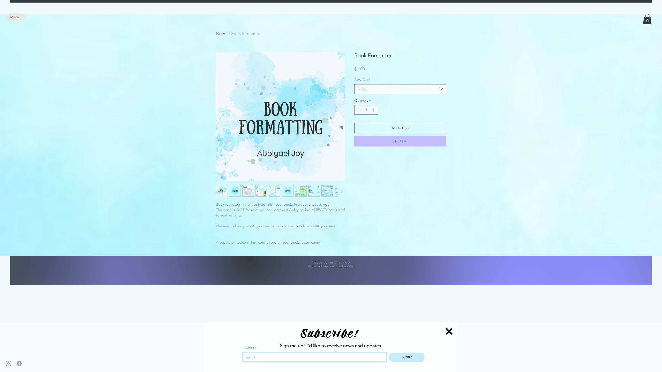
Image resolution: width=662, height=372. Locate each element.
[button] (449, 331)
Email (249, 348)
